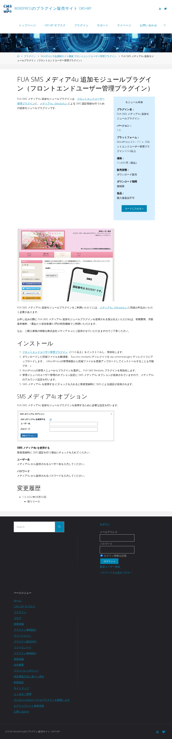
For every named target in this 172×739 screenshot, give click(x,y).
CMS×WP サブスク (24, 606)
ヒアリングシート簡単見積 (29, 705)
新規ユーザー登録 (110, 566)
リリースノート (22, 647)
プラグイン (30, 56)
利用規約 (19, 682)
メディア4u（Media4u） (54, 103)
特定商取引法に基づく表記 (29, 676)
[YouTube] (159, 8)
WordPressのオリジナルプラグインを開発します (42, 700)
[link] (165, 25)
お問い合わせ (21, 711)
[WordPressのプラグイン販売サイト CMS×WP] (7, 8)
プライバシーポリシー (26, 670)
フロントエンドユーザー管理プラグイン (45, 352)
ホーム (17, 600)
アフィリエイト (22, 635)
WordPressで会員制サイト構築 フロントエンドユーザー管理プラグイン (78, 56)
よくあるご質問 (22, 694)
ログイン (105, 524)
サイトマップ (21, 688)
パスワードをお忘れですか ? (116, 572)
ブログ (17, 618)
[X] (165, 8)
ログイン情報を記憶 (114, 555)
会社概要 (19, 664)
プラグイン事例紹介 (25, 629)
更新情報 (19, 624)
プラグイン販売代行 (25, 641)
